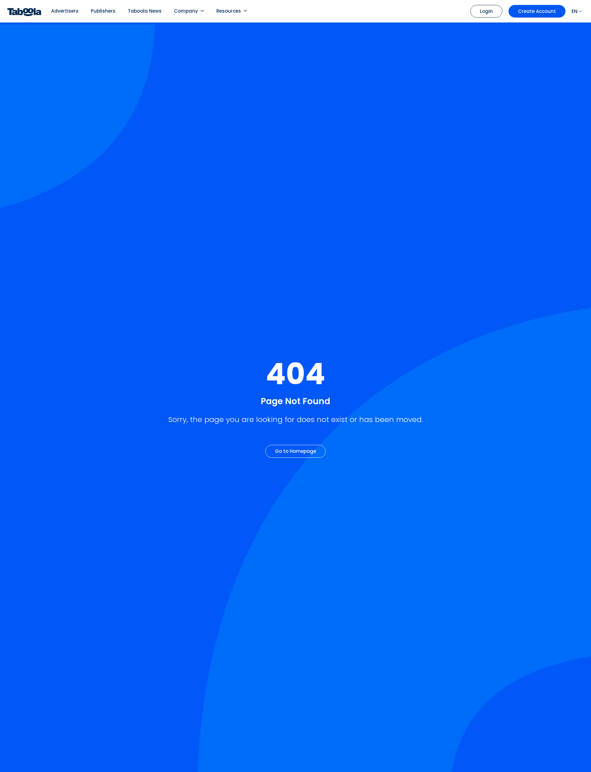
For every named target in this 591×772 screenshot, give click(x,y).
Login (486, 11)
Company (186, 11)
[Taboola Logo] (24, 11)
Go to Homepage (295, 451)
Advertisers (64, 11)
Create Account (537, 11)
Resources (228, 11)
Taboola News (145, 11)
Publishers (103, 11)
